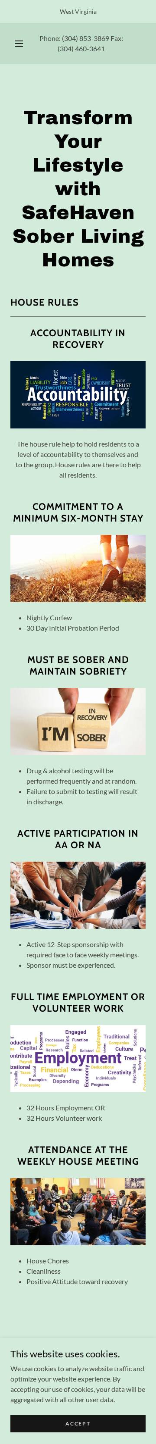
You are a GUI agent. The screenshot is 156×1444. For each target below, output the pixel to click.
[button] (19, 43)
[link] (78, 89)
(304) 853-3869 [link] (85, 38)
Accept (77, 1423)
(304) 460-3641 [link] (81, 48)
